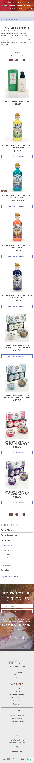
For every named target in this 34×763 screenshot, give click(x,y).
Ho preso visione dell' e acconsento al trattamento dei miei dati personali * (18, 620)
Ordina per (16, 52)
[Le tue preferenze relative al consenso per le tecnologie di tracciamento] (31, 760)
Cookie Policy (17, 704)
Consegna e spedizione (17, 715)
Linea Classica (7, 550)
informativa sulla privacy (23, 619)
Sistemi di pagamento (17, 721)
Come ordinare (17, 718)
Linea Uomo (6, 554)
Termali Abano (6, 540)
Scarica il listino (11, 577)
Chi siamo (17, 688)
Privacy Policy (17, 701)
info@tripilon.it (17, 740)
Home (3, 19)
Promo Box (5, 570)
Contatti (17, 691)
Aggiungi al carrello (17, 156)
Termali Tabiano (6, 530)
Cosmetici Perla (12, 19)
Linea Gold (6, 558)
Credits (17, 677)
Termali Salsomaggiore (9, 535)
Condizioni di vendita (17, 695)
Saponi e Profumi (8, 562)
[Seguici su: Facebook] (10, 638)
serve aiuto (17, 751)
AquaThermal (7, 565)
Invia (17, 611)
